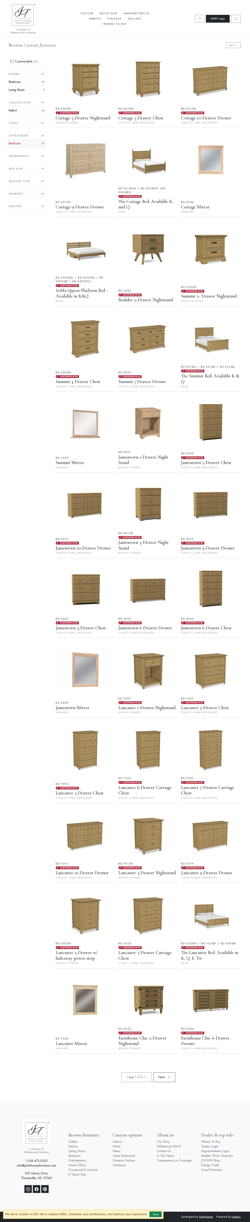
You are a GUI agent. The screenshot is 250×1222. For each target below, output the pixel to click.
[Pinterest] (45, 1189)
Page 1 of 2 (135, 1077)
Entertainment (77, 1160)
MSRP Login (218, 18)
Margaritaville (137, 13)
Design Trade (210, 1165)
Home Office (77, 1165)
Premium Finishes (124, 1160)
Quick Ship (109, 13)
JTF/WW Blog (210, 1160)
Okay (155, 1214)
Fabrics (95, 18)
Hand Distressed (124, 1156)
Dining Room (76, 1151)
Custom (86, 13)
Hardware (119, 1165)
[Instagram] (28, 1189)
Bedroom (27, 82)
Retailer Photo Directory (217, 1156)
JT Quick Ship (77, 1174)
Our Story (163, 1141)
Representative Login (215, 1151)
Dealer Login (209, 1146)
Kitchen (73, 1146)
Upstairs (236, 1217)
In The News (165, 1156)
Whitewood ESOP (169, 1146)
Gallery (135, 18)
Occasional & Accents (83, 1170)
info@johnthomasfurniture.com (36, 1165)
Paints (117, 1146)
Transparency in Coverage (174, 1160)
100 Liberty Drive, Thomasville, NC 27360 (36, 1175)
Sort (231, 45)
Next (162, 1077)
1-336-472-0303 (37, 1161)
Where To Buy (115, 24)
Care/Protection (211, 1170)
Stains (116, 1151)
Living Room (27, 90)
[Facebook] (36, 1189)
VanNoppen (206, 1217)
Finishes (114, 18)
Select (27, 110)
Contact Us (164, 1151)
